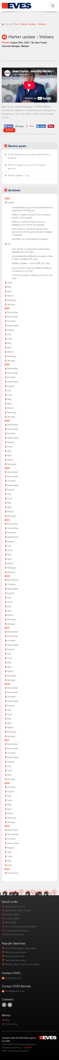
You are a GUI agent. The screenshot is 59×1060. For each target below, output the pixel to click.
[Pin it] (51, 126)
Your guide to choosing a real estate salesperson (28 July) (31, 250)
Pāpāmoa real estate (15, 952)
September (13, 325)
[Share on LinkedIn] (41, 126)
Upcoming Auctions (15, 906)
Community (11, 1024)
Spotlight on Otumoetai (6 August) (30, 239)
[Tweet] (19, 126)
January (11, 304)
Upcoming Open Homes (17, 910)
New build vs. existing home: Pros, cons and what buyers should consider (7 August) (32, 232)
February (11, 300)
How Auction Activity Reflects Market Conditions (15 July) (31, 269)
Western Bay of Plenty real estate (21, 964)
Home (8, 24)
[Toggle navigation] (52, 6)
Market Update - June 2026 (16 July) (31, 263)
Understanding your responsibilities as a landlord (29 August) (32, 209)
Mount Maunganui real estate (20, 948)
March (10, 296)
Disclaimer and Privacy (12, 1047)
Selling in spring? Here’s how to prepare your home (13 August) (28, 223)
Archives (14, 190)
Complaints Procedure (16, 930)
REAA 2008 (10, 922)
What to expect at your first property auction (27, 167)
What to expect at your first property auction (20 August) (31, 216)
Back (10, 130)
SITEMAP (28, 1047)
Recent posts (17, 146)
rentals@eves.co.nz (14, 991)
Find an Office (12, 918)
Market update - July (18, 175)
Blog (16, 24)
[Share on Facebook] (8, 126)
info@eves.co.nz (13, 978)
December (12, 312)
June (9, 282)
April (9, 291)
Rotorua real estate (14, 956)
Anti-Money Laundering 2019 (20, 926)
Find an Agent (12, 914)
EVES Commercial (14, 934)
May (9, 287)
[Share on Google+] (30, 126)
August (10, 202)
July (9, 244)
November (12, 317)
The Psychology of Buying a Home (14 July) (32, 277)
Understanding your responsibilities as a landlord (29, 156)
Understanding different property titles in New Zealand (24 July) (32, 257)
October (11, 321)
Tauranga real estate (15, 960)
